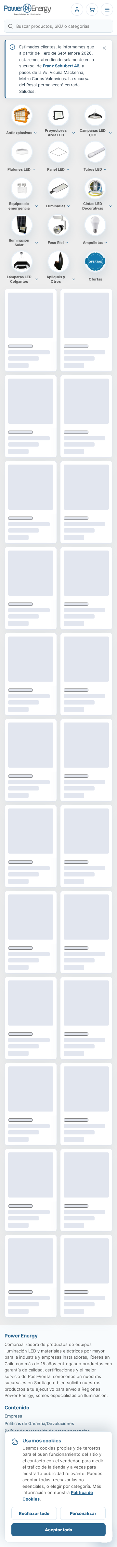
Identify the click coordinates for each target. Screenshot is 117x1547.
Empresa (13, 1416)
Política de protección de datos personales (47, 1431)
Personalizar (83, 1513)
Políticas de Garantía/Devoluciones (39, 1423)
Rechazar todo (34, 1513)
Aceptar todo (58, 1529)
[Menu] (107, 9)
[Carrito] (92, 9)
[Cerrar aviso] (104, 48)
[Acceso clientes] (77, 9)
